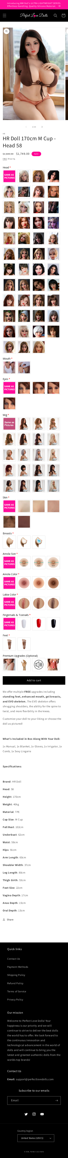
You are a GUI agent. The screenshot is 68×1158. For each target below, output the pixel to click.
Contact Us (13, 958)
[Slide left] (26, 127)
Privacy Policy (15, 999)
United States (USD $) (32, 1138)
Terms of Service (16, 991)
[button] (5, 15)
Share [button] (10, 919)
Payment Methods (17, 966)
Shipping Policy (16, 975)
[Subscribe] (57, 1100)
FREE (5, 159)
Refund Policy (15, 983)
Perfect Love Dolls (37, 1152)
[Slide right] (42, 127)
